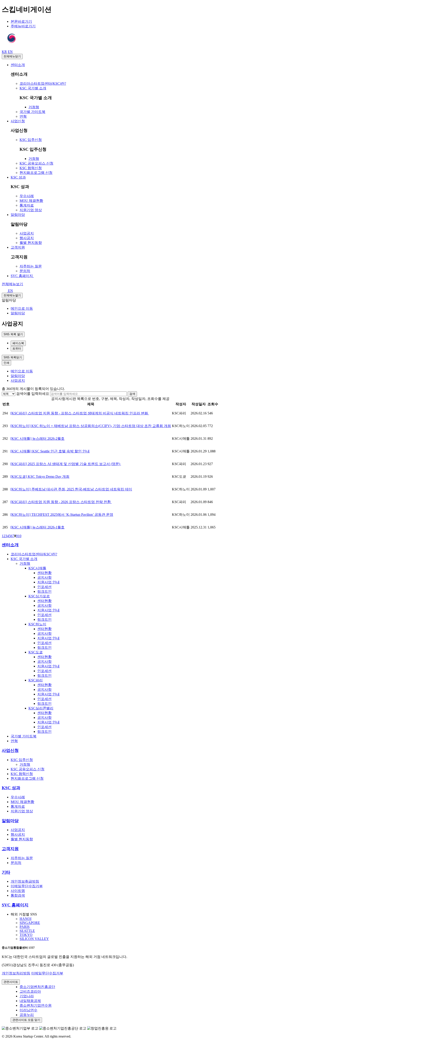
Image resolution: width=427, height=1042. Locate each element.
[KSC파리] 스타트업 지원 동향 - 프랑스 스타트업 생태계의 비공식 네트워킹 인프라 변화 (79, 413)
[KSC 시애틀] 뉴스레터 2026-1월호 (37, 527)
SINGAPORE (30, 923)
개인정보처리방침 (16, 973)
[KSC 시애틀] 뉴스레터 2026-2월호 (37, 438)
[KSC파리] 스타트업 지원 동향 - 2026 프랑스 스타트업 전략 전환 (61, 502)
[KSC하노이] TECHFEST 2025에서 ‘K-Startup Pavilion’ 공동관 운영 (61, 514)
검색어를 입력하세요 (32, 394)
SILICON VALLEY (34, 939)
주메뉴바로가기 (23, 26)
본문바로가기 (21, 21)
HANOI (25, 919)
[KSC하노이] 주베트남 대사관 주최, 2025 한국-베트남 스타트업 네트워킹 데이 (71, 489)
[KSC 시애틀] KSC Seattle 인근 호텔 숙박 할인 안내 (50, 451)
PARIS (25, 927)
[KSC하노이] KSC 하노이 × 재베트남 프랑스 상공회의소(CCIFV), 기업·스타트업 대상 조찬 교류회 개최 (90, 426)
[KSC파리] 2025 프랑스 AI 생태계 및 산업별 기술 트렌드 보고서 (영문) (65, 464)
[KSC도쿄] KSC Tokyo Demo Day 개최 (39, 476)
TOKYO (26, 935)
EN (10, 291)
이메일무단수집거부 (47, 973)
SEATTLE (27, 931)
